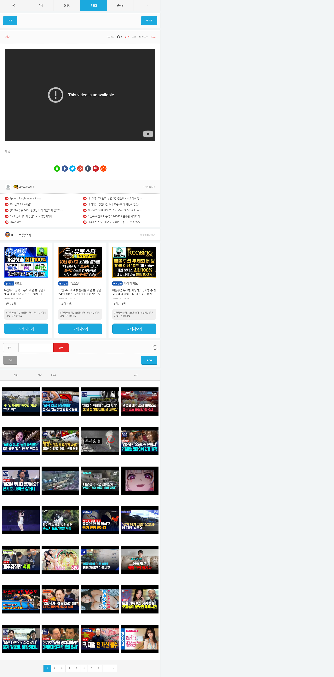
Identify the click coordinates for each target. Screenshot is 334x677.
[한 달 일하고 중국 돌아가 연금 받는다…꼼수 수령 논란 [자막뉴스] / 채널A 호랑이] (100, 520)
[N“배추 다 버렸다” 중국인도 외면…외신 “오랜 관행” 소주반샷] (139, 401)
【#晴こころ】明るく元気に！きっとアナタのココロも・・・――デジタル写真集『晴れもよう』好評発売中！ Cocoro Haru (115, 222)
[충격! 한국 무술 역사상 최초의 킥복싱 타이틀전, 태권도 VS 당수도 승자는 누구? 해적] (21, 599)
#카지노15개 (12, 312)
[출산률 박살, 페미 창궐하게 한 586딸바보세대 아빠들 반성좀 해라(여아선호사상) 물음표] (139, 560)
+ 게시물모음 (149, 187)
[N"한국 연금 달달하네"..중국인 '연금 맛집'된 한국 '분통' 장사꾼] (60, 401)
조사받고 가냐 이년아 (21, 204)
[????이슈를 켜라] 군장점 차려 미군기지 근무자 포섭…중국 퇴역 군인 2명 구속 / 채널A (37, 210)
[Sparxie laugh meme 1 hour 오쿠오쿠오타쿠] (139, 480)
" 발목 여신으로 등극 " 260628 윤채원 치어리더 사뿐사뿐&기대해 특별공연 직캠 (115, 216)
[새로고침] (155, 347)
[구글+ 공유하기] (80, 168)
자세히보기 (26, 329)
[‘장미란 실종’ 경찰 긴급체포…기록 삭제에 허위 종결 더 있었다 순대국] (100, 560)
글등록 (149, 20)
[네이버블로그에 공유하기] (57, 168)
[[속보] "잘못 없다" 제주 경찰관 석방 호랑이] (21, 560)
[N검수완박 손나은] (21, 441)
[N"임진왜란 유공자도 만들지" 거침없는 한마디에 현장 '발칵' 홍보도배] (139, 441)
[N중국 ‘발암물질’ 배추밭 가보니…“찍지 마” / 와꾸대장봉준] (21, 401)
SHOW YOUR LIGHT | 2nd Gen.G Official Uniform (115, 210)
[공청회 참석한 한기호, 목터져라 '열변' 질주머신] (21, 480)
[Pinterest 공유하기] (95, 168)
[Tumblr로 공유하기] (87, 168)
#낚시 (35, 312)
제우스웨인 (15, 222)
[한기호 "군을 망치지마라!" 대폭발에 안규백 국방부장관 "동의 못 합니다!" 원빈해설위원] (60, 639)
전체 (10, 360)
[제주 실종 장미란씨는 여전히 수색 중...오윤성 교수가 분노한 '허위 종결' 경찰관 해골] (139, 599)
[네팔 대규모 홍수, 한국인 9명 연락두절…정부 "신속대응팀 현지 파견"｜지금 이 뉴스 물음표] (100, 480)
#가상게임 (17, 316)
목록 (10, 20)
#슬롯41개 (25, 312)
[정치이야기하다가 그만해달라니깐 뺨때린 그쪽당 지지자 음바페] (139, 520)
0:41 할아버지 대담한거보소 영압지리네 (31, 216)
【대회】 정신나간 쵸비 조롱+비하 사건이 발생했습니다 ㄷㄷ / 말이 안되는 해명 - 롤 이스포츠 (115, 204)
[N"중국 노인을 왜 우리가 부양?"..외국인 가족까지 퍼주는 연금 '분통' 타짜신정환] (60, 441)
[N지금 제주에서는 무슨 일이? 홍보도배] (100, 441)
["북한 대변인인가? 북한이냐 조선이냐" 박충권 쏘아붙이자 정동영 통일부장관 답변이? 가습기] (21, 639)
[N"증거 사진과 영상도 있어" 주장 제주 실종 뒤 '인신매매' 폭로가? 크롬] (100, 401)
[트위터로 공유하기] (72, 168)
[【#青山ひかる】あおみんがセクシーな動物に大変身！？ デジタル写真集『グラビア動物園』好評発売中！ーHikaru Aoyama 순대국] (100, 599)
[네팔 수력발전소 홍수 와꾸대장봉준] (60, 480)
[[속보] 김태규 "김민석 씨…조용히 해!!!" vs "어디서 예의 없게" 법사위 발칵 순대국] (60, 599)
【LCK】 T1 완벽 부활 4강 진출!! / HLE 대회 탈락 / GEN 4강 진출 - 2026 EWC (115, 198)
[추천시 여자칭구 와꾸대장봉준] (21, 520)
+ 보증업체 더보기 (147, 235)
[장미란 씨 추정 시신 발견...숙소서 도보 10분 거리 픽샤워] (60, 520)
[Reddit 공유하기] (103, 168)
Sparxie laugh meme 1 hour (26, 198)
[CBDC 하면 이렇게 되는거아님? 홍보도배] (100, 639)
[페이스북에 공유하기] (64, 168)
